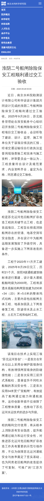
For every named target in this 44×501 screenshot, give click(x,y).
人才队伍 (5, 28)
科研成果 (5, 23)
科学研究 (5, 19)
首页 (3, 9)
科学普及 (5, 37)
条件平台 (5, 33)
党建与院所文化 (8, 47)
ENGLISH (6, 52)
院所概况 (5, 14)
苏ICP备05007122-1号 (22, 495)
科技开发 (17, 58)
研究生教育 (6, 42)
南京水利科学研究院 (16, 3)
